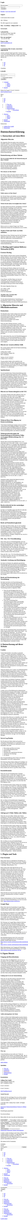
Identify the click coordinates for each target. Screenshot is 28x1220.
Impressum (3, 1106)
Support (6, 87)
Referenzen (6, 1071)
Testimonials (7, 121)
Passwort (3, 7)
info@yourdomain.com (6, 42)
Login (2, 1218)
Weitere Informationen (18, 1130)
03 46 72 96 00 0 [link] (5, 1085)
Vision (8, 86)
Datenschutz (4, 1130)
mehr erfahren (4, 1062)
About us (6, 114)
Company (6, 82)
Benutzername (4, 5)
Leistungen (6, 1070)
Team (8, 83)
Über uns (6, 1068)
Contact (5, 1218)
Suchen (3, 1189)
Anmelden (3, 8)
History (8, 84)
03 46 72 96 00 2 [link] (5, 1088)
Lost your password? (11, 11)
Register (3, 11)
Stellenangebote (8, 1072)
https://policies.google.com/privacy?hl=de (11, 950)
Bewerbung (10, 1183)
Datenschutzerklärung (11, 1106)
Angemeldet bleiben (7, 77)
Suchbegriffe (4, 1147)
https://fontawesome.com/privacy (12, 901)
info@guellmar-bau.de (6, 91)
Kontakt (6, 1074)
